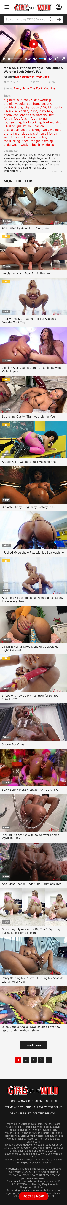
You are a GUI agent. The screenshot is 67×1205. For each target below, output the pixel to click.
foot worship (52, 122)
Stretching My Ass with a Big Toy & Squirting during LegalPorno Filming (31, 930)
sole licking (29, 137)
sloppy (26, 133)
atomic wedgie (14, 103)
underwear (11, 144)
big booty (55, 107)
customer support (44, 1101)
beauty (46, 103)
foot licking (39, 118)
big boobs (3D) (35, 107)
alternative (24, 100)
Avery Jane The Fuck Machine (34, 88)
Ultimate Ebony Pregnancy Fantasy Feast (28, 507)
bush (34, 111)
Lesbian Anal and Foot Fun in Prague (26, 273)
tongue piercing (42, 141)
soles (42, 137)
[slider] (15, 59)
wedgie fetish (30, 144)
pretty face (11, 133)
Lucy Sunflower (24, 76)
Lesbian (38, 126)
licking (36, 130)
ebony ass (11, 115)
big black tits (13, 107)
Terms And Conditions (20, 1107)
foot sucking (32, 122)
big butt (9, 100)
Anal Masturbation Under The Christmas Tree (32, 884)
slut (35, 133)
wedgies (48, 144)
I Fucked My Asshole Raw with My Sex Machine (33, 552)
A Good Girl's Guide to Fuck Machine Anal (29, 462)
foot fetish (21, 118)
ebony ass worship (33, 115)
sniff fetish (11, 137)
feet (52, 115)
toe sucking (12, 141)
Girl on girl (13, 126)
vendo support (20, 1113)
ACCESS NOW (33, 1196)
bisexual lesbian (17, 111)
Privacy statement (49, 1107)
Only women (51, 130)
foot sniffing (12, 122)
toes (25, 141)
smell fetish (49, 133)
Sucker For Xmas (13, 744)
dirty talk (45, 111)
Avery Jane (42, 76)
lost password (20, 1101)
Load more (33, 1045)
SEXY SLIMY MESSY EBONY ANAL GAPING (30, 789)
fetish (8, 118)
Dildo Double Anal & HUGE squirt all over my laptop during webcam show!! (31, 1028)
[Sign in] (59, 7)
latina (27, 126)
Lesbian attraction (16, 130)
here (15, 1181)
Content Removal (45, 1113)
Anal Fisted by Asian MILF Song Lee (25, 228)
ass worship (42, 100)
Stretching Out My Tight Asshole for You (28, 416)
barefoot (33, 103)
